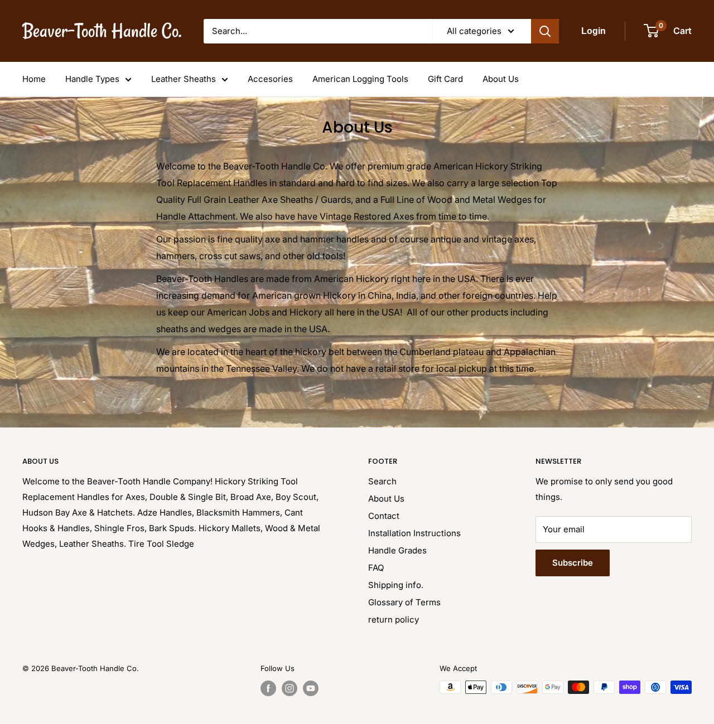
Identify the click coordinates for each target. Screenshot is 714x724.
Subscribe (572, 562)
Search (382, 481)
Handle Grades (397, 550)
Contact (383, 516)
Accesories (270, 79)
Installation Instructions (414, 533)
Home (34, 79)
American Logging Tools (360, 79)
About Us (501, 79)
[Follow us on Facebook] (268, 688)
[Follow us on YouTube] (311, 688)
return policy (393, 619)
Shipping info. (395, 585)
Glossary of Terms (404, 602)
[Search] (545, 31)
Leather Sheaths (183, 79)
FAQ (376, 567)
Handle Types (92, 79)
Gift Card (445, 79)
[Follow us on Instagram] (289, 688)
